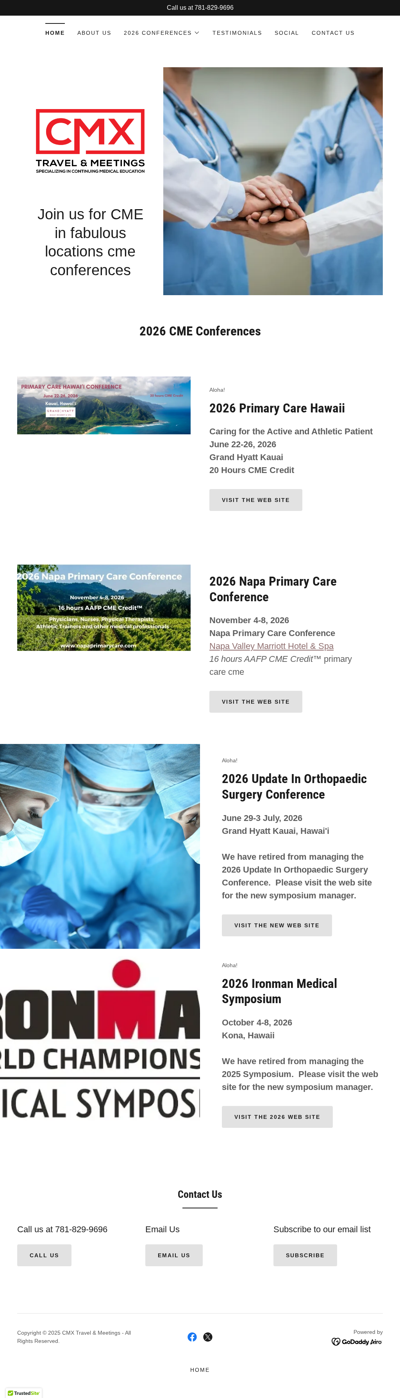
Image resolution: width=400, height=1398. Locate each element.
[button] (162, 33)
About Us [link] (94, 33)
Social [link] (287, 33)
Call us (44, 1255)
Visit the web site (256, 500)
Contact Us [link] (333, 33)
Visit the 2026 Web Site (277, 1117)
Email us (174, 1255)
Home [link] (55, 33)
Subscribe (305, 1255)
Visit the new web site (277, 925)
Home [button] (200, 1370)
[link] (90, 140)
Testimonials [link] (237, 33)
